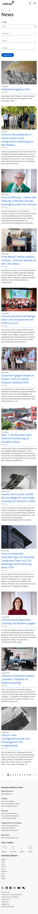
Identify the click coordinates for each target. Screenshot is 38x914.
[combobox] (19, 33)
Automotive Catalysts (7, 801)
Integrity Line (5, 904)
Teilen (5, 22)
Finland (22, 851)
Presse (9, 10)
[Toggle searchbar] (30, 3)
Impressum (4, 902)
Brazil (3, 862)
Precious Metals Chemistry (9, 806)
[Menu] (35, 3)
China (3, 864)
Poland (30, 851)
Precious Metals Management (10, 816)
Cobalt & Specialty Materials (9, 825)
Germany (13, 851)
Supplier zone (5, 899)
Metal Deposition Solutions (9, 830)
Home (3, 10)
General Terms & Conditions (9, 897)
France (3, 869)
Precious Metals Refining (8, 818)
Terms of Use (5, 892)
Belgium (4, 851)
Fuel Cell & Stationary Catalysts (10, 803)
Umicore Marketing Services (9, 838)
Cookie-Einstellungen (7, 906)
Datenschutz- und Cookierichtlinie (11, 894)
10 (30, 775)
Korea (3, 876)
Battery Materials (6, 794)
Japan (3, 874)
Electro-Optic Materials (8, 828)
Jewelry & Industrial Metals (9, 813)
